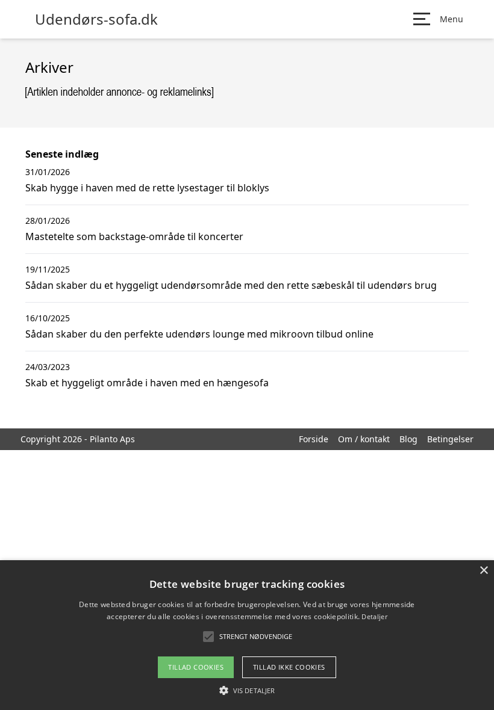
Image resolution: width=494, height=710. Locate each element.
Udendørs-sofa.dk (96, 19)
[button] (247, 690)
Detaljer (374, 616)
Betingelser (450, 439)
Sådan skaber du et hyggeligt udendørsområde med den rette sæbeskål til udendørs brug (231, 285)
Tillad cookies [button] (196, 666)
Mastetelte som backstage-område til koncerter (134, 236)
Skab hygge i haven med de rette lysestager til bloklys (147, 187)
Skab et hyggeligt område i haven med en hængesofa (147, 382)
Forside (313, 439)
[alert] (247, 635)
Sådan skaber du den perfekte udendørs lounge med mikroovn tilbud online (199, 334)
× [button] (483, 570)
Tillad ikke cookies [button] (289, 666)
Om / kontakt (364, 439)
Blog (408, 439)
